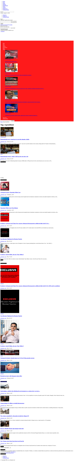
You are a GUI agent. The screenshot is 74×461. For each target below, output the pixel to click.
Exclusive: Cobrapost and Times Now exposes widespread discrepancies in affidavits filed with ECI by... (24, 223)
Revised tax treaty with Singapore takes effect (11, 376)
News (4, 2)
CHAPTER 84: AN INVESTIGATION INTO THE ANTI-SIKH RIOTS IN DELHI (18, 75)
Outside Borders (3, 381)
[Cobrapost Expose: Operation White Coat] (4, 190)
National (4, 4)
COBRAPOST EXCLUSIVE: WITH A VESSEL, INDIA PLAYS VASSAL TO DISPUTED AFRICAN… (21, 115)
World (4, 3)
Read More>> (13, 451)
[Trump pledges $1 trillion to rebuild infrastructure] (4, 401)
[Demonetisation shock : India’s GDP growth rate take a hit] (9, 153)
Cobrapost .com (3, 141)
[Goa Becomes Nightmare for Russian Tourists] (4, 236)
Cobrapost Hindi (6, 9)
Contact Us (5, 456)
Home (4, 1)
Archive (4, 7)
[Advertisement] (21, 36)
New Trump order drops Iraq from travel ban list (12, 441)
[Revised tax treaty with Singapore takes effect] (9, 372)
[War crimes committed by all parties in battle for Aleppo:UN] (4, 413)
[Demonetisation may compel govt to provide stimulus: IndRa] (7, 136)
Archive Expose (8, 59)
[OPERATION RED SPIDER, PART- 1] (11, 58)
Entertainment (5, 5)
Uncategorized (3, 137)
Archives (2, 447)
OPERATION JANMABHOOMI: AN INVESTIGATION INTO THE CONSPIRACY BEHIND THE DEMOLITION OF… (24, 88)
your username (14, 21)
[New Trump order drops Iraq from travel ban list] (4, 438)
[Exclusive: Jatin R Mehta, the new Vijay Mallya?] (4, 252)
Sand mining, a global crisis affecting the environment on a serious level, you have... (20, 391)
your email (13, 27)
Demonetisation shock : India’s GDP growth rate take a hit (14, 156)
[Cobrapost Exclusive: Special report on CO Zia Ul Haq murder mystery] (9, 354)
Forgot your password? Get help (6, 24)
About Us (4, 14)
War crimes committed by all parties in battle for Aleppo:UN (14, 416)
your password (14, 22)
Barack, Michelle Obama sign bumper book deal (12, 428)
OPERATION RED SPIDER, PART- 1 (11, 61)
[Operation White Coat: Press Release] (4, 205)
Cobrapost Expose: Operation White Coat (10, 192)
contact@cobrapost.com (9, 452)
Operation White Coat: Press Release (9, 208)
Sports (4, 6)
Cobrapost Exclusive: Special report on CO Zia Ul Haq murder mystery (17, 358)
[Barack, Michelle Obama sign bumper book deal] (4, 426)
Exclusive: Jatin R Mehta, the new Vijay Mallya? (12, 254)
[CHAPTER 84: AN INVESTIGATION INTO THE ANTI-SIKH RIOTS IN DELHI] (11, 71)
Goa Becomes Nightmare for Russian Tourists (11, 239)
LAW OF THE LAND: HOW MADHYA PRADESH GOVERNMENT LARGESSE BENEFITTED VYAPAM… (22, 102)
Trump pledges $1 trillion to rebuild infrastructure (12, 403)
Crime (1, 355)
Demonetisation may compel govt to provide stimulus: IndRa (14, 139)
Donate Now (5, 8)
